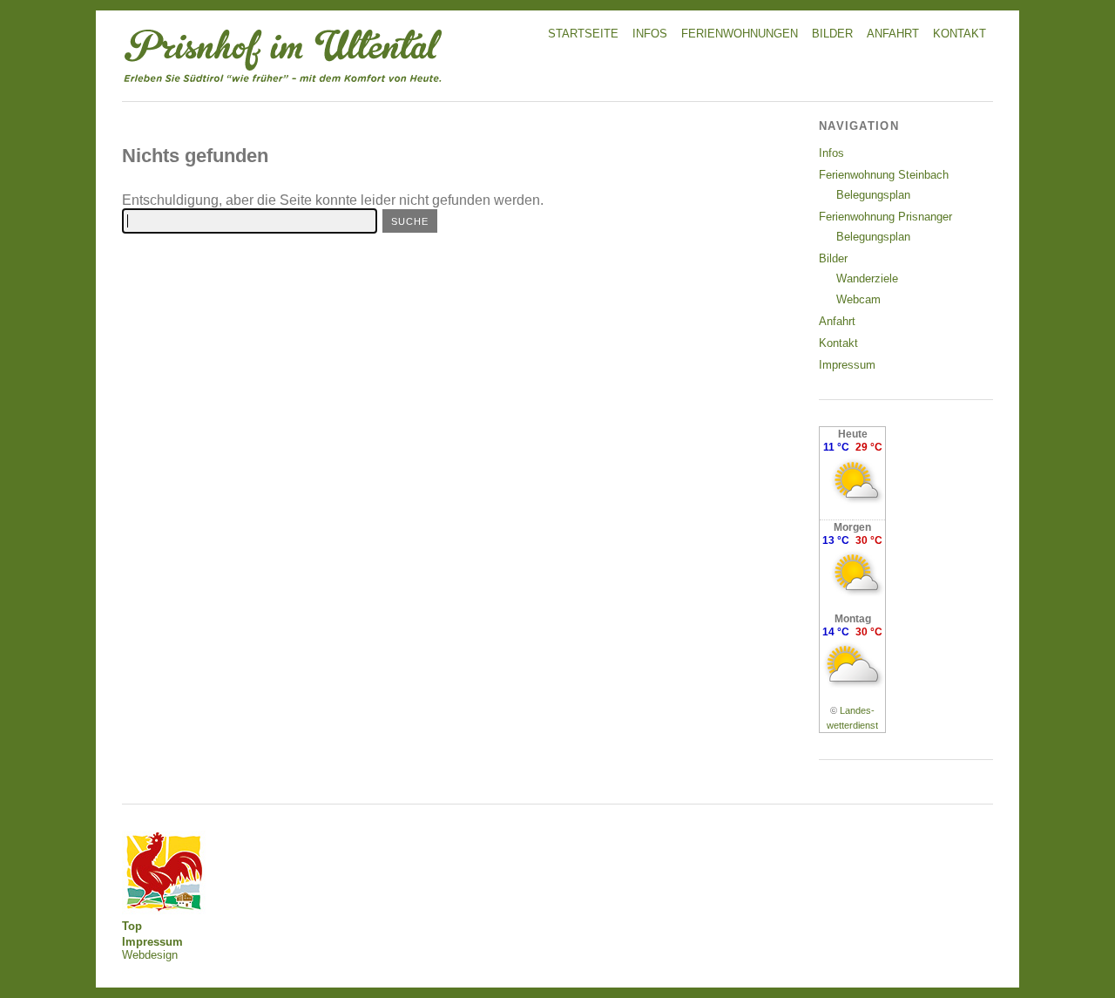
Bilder (832, 33)
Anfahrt (893, 33)
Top (132, 926)
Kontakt (959, 33)
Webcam (858, 299)
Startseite (583, 33)
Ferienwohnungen (739, 33)
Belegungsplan (873, 194)
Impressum (847, 364)
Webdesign (150, 954)
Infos (649, 33)
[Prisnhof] (283, 85)
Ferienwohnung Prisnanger (885, 216)
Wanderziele (867, 278)
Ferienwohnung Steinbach (884, 174)
